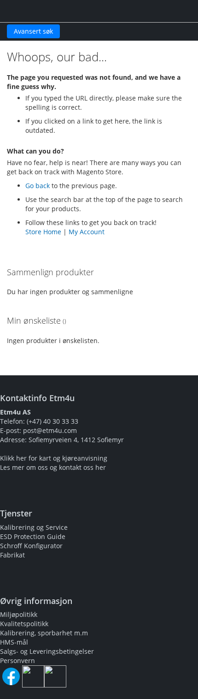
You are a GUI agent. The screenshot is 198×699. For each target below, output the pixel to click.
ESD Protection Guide (32, 536)
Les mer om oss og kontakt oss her (53, 467)
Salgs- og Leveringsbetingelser (47, 651)
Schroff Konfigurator (31, 545)
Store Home (43, 231)
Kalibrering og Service (34, 527)
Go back (37, 185)
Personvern (17, 660)
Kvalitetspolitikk (24, 623)
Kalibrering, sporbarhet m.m (44, 632)
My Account (87, 231)
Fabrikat (12, 555)
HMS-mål (14, 642)
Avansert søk (33, 31)
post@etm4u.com (50, 430)
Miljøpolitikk (18, 614)
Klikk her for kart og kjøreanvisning (53, 458)
